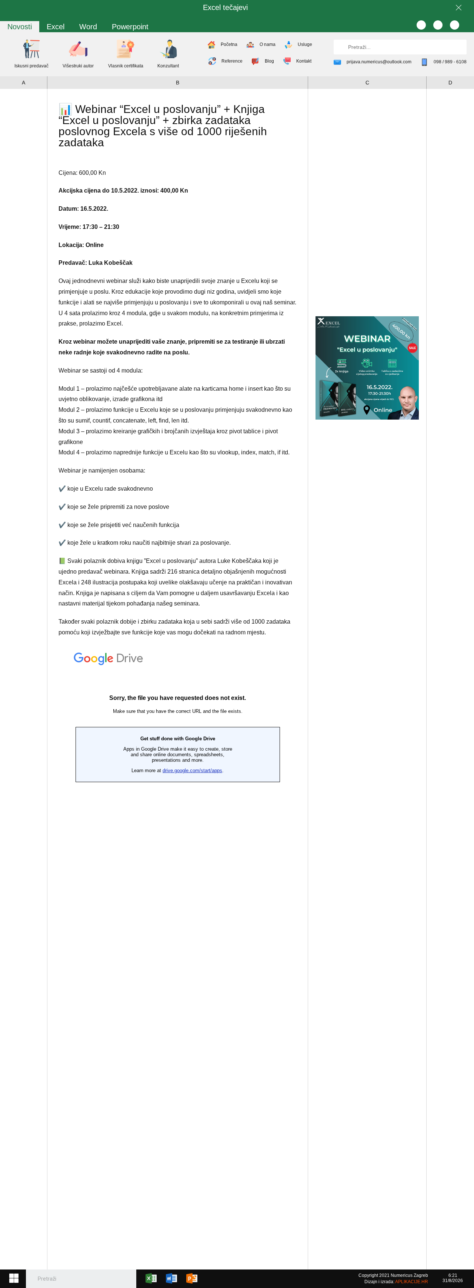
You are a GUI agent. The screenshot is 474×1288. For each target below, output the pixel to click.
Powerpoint (130, 27)
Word (88, 27)
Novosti (19, 27)
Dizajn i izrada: (396, 1281)
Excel (55, 27)
